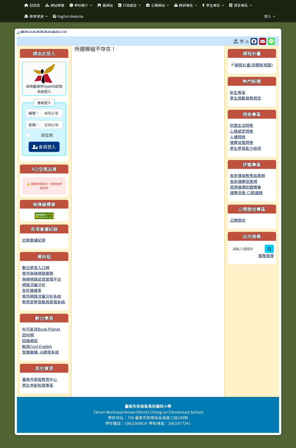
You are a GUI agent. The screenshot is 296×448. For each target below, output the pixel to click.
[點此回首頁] (148, 32)
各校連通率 (32, 290)
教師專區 (186, 5)
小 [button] (247, 41)
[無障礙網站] (44, 215)
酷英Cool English (37, 346)
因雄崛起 (30, 340)
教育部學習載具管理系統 (43, 301)
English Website (70, 16)
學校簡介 (81, 5)
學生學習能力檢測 (245, 148)
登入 (267, 16)
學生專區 (213, 5)
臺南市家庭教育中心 (39, 379)
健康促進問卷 (241, 142)
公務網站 (158, 5)
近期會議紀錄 (34, 240)
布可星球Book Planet (41, 329)
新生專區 (238, 92)
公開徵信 (238, 220)
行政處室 (130, 5)
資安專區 (241, 5)
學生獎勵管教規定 (245, 98)
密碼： (34, 124)
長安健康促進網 (243, 181)
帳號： (34, 113)
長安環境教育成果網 (247, 175)
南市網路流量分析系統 (41, 296)
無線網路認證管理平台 (41, 279)
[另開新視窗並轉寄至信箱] (262, 41)
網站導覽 (57, 5)
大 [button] (236, 40)
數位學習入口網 (35, 267)
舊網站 (107, 5)
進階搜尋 (266, 255)
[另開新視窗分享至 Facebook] (253, 41)
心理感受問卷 (241, 131)
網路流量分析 (34, 284)
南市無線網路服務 (37, 273)
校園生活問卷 (241, 125)
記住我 (47, 135)
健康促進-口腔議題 (246, 192)
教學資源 (37, 16)
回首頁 (35, 5)
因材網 (28, 335)
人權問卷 (238, 136)
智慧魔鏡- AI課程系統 (40, 352)
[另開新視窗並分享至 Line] (271, 41)
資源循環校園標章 (245, 187)
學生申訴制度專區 (37, 385)
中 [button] (242, 41)
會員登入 (47, 147)
